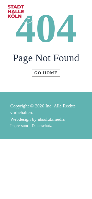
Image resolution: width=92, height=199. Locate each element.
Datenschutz (42, 125)
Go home (46, 73)
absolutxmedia (51, 119)
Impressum (19, 125)
